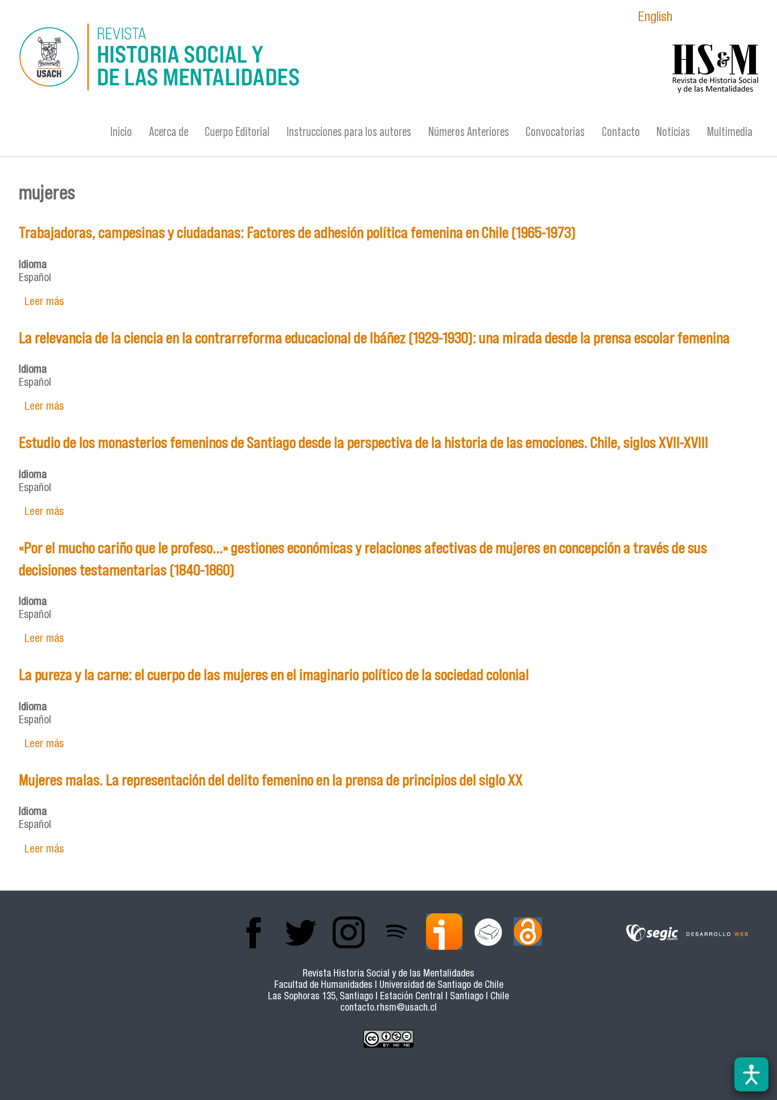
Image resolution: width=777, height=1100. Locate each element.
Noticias (673, 132)
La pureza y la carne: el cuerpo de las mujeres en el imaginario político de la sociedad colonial (274, 674)
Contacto (621, 132)
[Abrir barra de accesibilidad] (751, 1074)
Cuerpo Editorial (237, 132)
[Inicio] (277, 58)
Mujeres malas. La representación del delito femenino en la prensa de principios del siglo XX (271, 780)
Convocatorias (555, 132)
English (655, 18)
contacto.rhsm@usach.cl (388, 1009)
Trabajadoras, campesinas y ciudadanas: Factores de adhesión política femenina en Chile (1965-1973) (297, 232)
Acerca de (168, 132)
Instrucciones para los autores (349, 132)
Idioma (33, 265)
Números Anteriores (468, 132)
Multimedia (730, 132)
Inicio (121, 132)
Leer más (44, 302)
